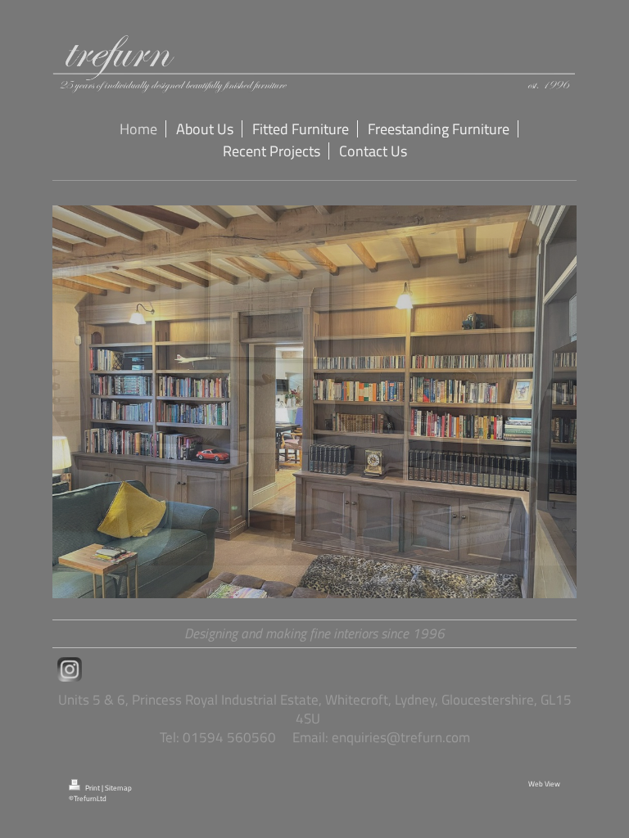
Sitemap (118, 788)
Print (93, 788)
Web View (544, 784)
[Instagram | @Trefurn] (69, 669)
